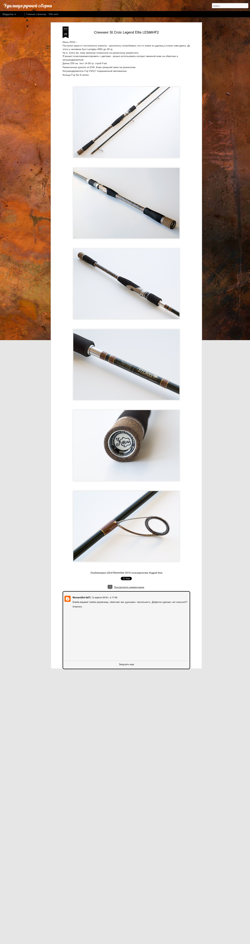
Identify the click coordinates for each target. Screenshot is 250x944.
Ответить (77, 606)
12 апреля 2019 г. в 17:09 (104, 597)
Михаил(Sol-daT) (81, 597)
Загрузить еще (126, 663)
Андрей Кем (155, 572)
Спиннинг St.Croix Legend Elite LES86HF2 (126, 32)
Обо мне (53, 14)
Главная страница (36, 14)
